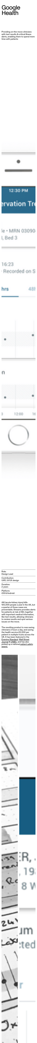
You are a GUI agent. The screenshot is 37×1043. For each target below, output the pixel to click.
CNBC (14, 642)
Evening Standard (10, 639)
